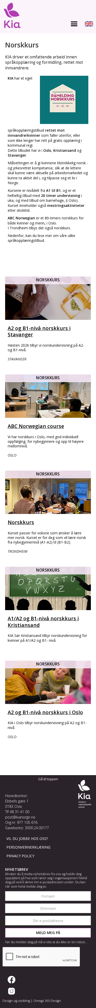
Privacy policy (20, 855)
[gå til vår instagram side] (11, 991)
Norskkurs (21, 522)
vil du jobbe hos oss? (27, 838)
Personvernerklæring (28, 847)
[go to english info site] (88, 24)
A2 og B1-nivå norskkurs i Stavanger (39, 331)
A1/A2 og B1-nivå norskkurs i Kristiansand (43, 621)
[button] (74, 24)
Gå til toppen (48, 779)
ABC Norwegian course (36, 426)
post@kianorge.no (20, 817)
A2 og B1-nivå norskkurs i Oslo (45, 712)
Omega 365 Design (47, 1001)
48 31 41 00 (19, 811)
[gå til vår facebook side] (11, 980)
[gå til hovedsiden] (10, 17)
